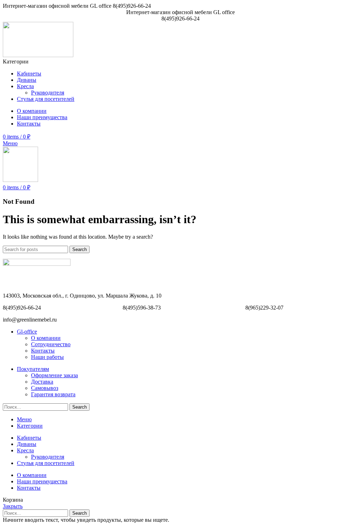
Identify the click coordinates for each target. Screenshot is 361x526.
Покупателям (33, 369)
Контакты (43, 351)
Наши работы (47, 357)
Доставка (42, 382)
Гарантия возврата (53, 394)
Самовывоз (44, 388)
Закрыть (13, 506)
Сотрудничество (51, 344)
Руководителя (47, 93)
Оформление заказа (54, 375)
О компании (46, 338)
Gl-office (27, 332)
